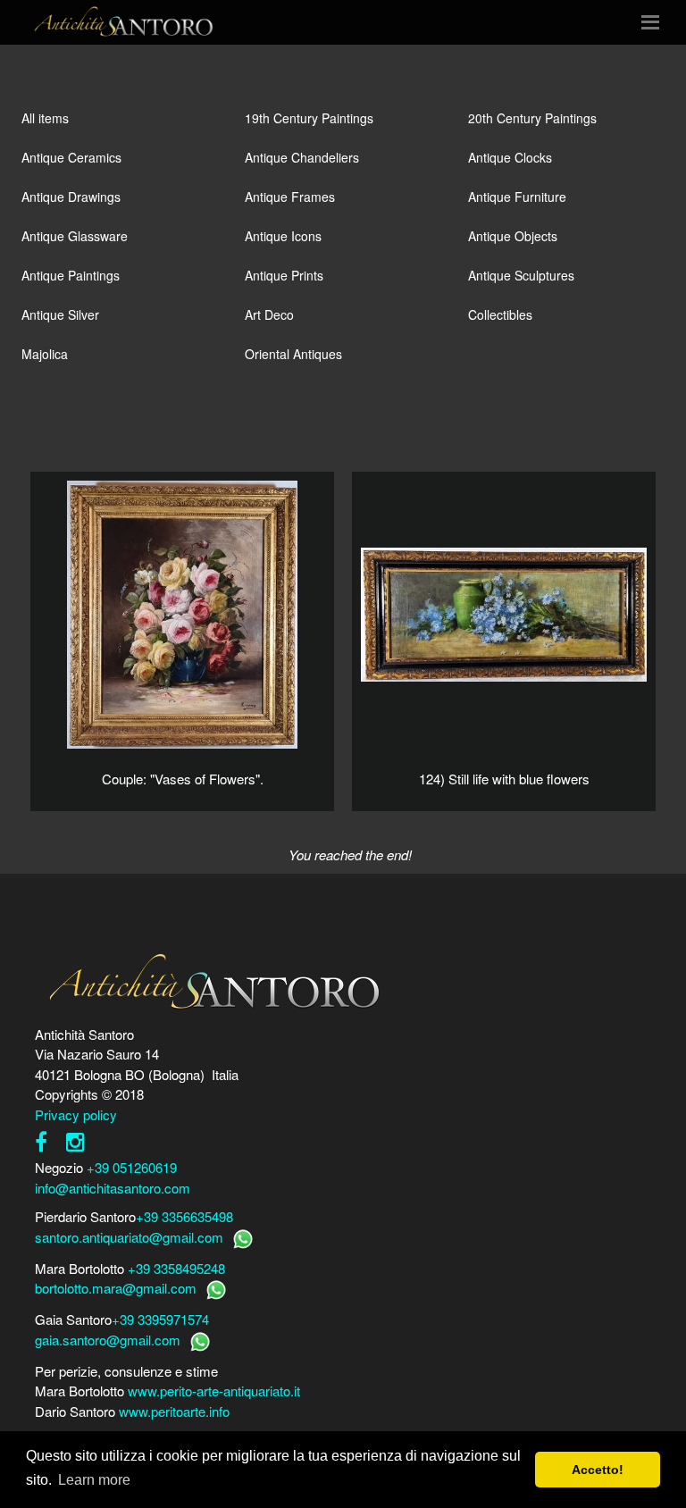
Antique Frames (290, 196)
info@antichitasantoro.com (112, 1187)
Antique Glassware (74, 236)
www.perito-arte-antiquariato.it (214, 1390)
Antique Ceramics (71, 157)
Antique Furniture (517, 196)
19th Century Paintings (309, 118)
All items (45, 118)
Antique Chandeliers (302, 157)
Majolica (44, 354)
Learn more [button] (94, 1479)
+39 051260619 (132, 1167)
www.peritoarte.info (174, 1411)
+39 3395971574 (160, 1319)
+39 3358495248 (176, 1268)
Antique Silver (60, 314)
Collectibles (500, 314)
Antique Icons (283, 236)
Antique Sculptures (521, 275)
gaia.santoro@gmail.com (107, 1339)
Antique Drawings (71, 196)
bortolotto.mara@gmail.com (116, 1287)
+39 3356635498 (184, 1216)
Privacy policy (76, 1114)
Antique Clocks (510, 157)
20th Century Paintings (532, 118)
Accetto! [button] (597, 1469)
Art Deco (269, 314)
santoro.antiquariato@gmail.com (129, 1236)
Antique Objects (512, 236)
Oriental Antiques (293, 354)
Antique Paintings (70, 275)
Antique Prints (284, 275)
